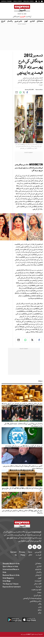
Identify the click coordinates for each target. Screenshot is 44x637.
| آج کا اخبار (28, 17)
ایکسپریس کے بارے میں (38, 555)
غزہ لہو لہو (38, 569)
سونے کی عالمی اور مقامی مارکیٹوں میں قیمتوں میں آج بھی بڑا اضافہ (22, 403)
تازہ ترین (32, 21)
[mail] (18, 340)
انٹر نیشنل (38, 575)
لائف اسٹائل (37, 584)
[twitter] (32, 340)
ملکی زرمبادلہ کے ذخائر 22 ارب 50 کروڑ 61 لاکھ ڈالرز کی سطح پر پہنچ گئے (22, 489)
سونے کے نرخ (37, 595)
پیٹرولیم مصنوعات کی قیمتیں (32, 598)
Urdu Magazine (8, 578)
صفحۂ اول (40, 21)
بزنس (39, 607)
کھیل (26, 21)
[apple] (29, 620)
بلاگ (39, 604)
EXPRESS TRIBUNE (6, 1)
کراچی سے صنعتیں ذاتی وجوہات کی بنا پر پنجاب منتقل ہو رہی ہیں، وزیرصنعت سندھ (22, 467)
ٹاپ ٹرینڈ (38, 586)
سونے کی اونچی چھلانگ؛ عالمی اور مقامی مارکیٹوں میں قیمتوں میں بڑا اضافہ (22, 511)
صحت (39, 592)
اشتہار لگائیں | (16, 17)
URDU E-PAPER (17, 1)
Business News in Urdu (11, 575)
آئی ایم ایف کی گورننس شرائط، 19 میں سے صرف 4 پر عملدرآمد (23, 446)
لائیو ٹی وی (22, 17)
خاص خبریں (18, 21)
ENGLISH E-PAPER (28, 1)
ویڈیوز (39, 610)
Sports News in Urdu (10, 566)
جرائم (39, 613)
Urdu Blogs (6, 581)
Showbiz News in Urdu (11, 563)
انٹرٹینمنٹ (38, 581)
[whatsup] (25, 340)
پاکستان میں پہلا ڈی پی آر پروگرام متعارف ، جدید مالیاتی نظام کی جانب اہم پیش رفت (23, 424)
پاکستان (9, 21)
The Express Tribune (10, 584)
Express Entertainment (12, 586)
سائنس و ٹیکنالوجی (35, 601)
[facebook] (39, 340)
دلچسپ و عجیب (36, 589)
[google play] (15, 620)
